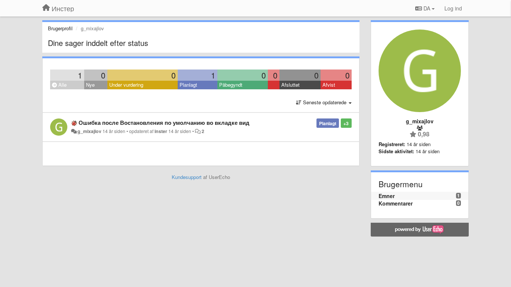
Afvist (328, 84)
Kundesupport (187, 176)
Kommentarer (396, 203)
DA (427, 8)
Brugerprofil (60, 28)
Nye (90, 84)
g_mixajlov (89, 131)
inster (160, 131)
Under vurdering (126, 84)
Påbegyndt (230, 84)
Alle (62, 84)
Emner (387, 196)
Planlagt (188, 84)
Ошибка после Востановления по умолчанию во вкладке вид (164, 122)
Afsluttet (290, 84)
